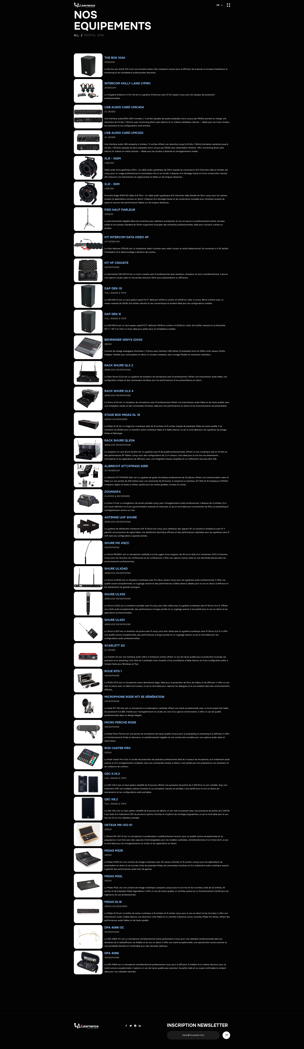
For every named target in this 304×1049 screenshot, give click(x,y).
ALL (76, 35)
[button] (219, 5)
